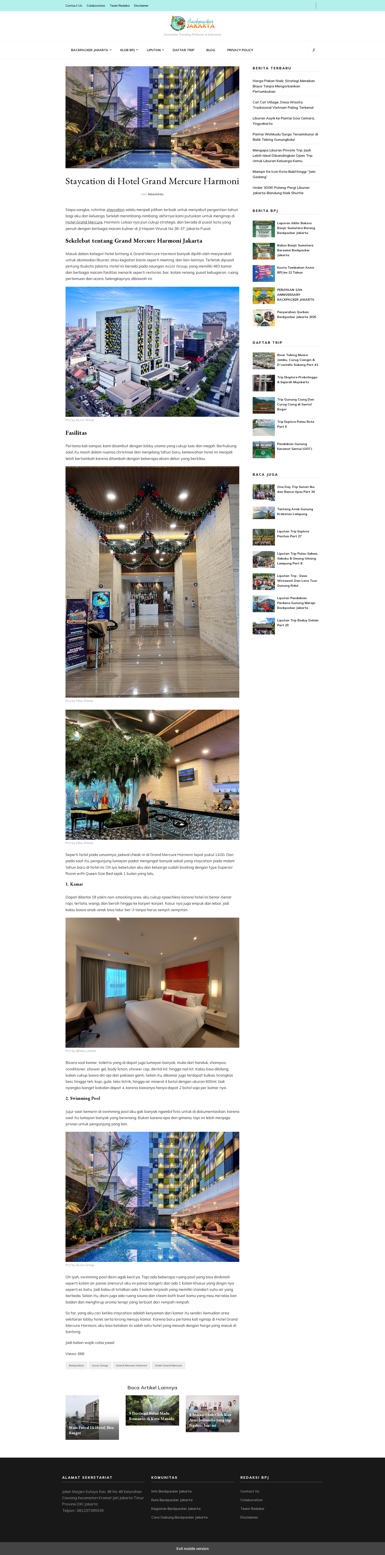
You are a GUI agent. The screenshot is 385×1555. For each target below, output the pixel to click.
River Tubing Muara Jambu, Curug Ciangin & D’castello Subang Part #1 (297, 360)
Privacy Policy (240, 50)
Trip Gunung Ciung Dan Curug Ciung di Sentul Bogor (295, 404)
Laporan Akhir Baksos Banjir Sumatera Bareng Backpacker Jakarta (296, 228)
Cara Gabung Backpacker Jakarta (179, 1517)
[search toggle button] (314, 50)
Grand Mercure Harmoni (131, 1365)
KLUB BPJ (127, 50)
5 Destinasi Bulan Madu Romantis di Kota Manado (151, 1416)
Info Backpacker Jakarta (171, 1491)
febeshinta (155, 194)
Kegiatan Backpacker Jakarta (176, 1508)
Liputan (154, 50)
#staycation (76, 1365)
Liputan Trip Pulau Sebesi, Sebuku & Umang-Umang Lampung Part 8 (297, 558)
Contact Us (74, 6)
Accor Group (100, 1365)
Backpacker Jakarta (89, 50)
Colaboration (96, 6)
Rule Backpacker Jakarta (171, 1500)
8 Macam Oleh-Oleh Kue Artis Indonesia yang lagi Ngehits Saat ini (210, 1420)
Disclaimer (141, 6)
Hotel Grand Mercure (84, 222)
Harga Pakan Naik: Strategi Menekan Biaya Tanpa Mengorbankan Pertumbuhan (284, 86)
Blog (210, 50)
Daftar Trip (183, 50)
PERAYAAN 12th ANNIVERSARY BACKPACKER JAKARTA (295, 295)
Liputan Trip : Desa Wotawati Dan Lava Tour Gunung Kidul (297, 581)
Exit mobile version (192, 1548)
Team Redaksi (120, 6)
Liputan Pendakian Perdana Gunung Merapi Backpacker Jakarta (296, 603)
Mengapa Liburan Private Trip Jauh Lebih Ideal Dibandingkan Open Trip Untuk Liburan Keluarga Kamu (283, 155)
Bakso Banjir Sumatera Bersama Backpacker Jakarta (295, 250)
